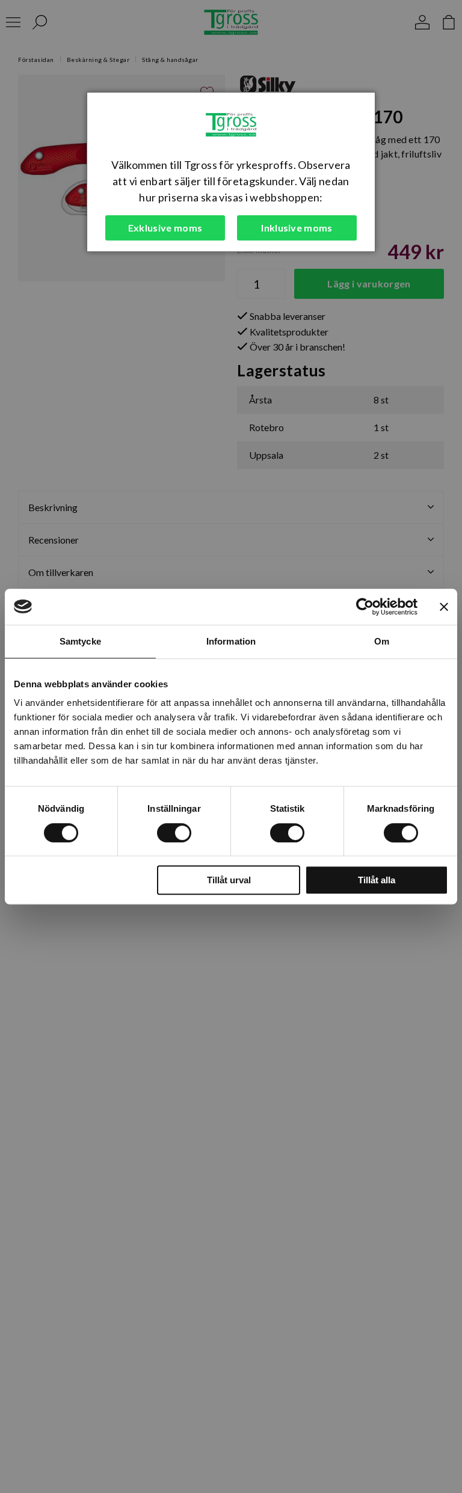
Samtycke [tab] (80, 641)
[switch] (174, 832)
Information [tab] (231, 641)
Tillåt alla (376, 880)
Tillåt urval (229, 880)
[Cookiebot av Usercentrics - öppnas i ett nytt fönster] (364, 607)
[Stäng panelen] (444, 606)
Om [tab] (381, 641)
